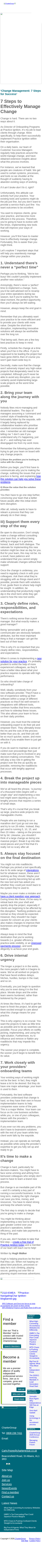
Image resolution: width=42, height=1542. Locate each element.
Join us (21, 1389)
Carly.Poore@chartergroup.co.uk (19, 1450)
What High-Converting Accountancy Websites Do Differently (34, 1325)
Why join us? (18, 1394)
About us (7, 1476)
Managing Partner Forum (33, 1442)
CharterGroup (20, 1539)
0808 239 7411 (14, 1433)
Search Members (12, 1346)
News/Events (9, 1488)
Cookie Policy (34, 1541)
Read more (19, 1399)
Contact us (8, 1496)
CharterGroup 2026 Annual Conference (34, 1435)
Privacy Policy (34, 1539)
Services (7, 1484)
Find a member (10, 1492)
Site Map (24, 1541)
